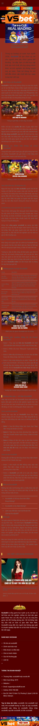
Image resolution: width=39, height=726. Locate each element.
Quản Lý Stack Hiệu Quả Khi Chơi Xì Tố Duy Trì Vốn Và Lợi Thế (19, 589)
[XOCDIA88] (19, 3)
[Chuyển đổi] (3, 499)
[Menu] (2, 3)
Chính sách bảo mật (10, 646)
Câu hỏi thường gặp (10, 656)
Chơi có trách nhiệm (10, 653)
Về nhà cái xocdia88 (10, 643)
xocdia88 (16, 676)
